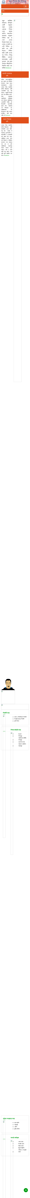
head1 (20, 734)
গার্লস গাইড (20, 1141)
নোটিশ (15, 1126)
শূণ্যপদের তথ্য (21, 742)
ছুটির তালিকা (17, 1129)
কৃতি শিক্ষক (16, 721)
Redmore (8, 68)
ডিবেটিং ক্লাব (21, 1143)
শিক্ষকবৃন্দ (20, 736)
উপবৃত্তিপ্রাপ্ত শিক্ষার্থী (19, 719)
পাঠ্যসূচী (16, 1124)
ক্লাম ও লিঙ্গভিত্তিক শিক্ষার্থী (20, 717)
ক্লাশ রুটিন (16, 1122)
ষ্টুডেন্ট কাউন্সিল (21, 1147)
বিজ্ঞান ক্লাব (20, 1146)
